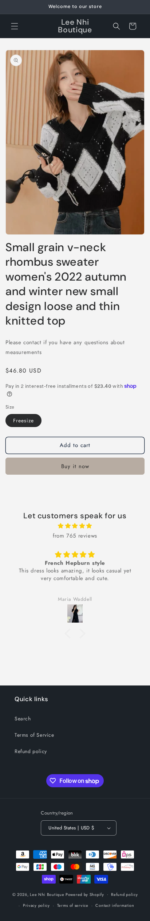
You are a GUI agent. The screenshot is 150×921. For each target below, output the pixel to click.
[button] (15, 26)
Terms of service (72, 905)
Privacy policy (36, 905)
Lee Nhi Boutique (47, 894)
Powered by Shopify (85, 894)
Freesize (23, 420)
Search (23, 718)
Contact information (114, 905)
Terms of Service (34, 735)
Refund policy (31, 751)
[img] (75, 526)
